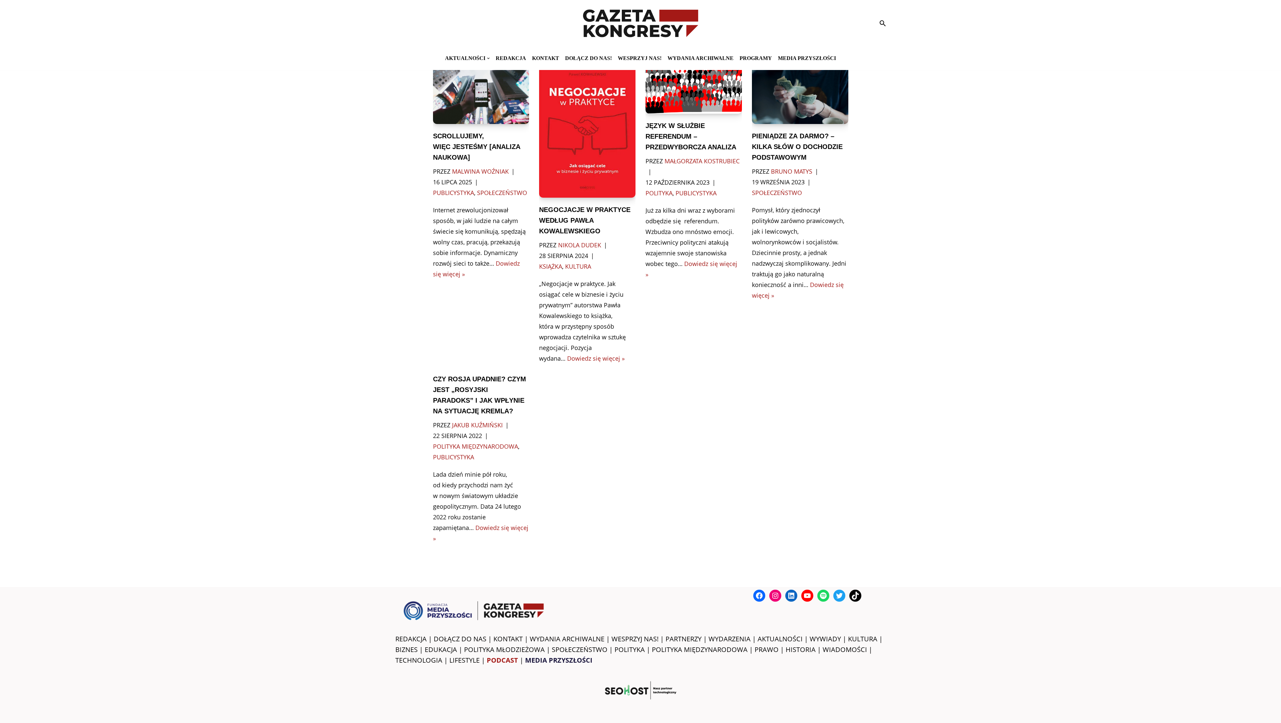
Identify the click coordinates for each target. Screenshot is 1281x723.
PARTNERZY (684, 638)
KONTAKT (545, 58)
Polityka (659, 193)
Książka (550, 266)
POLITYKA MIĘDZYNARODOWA (700, 649)
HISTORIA (801, 649)
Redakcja (511, 58)
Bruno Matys (791, 171)
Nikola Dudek (579, 245)
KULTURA (862, 638)
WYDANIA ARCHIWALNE (567, 638)
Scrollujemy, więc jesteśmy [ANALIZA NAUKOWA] (476, 146)
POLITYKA (629, 649)
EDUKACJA (441, 649)
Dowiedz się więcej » (596, 358)
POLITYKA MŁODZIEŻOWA (504, 649)
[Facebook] (759, 596)
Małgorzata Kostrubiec (702, 161)
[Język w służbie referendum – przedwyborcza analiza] (694, 87)
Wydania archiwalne (701, 58)
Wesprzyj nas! (640, 58)
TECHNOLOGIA (418, 660)
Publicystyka (453, 193)
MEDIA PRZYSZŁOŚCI (807, 58)
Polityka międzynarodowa (475, 446)
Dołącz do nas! (588, 58)
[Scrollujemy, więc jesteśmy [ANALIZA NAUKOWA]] (481, 92)
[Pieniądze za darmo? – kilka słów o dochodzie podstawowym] (800, 92)
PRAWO (767, 649)
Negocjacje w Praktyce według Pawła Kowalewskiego (584, 220)
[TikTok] (855, 596)
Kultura (578, 266)
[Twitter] (839, 596)
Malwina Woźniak (480, 171)
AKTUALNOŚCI (780, 638)
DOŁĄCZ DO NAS (460, 638)
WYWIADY (825, 638)
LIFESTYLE (464, 660)
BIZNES (406, 649)
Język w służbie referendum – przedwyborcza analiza (691, 136)
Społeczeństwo (502, 193)
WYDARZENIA (730, 638)
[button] (488, 58)
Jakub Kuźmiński (477, 425)
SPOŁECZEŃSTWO (579, 649)
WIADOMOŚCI (845, 649)
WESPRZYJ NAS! (635, 638)
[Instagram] (775, 596)
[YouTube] (807, 596)
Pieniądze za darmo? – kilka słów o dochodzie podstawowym (797, 146)
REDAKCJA (411, 638)
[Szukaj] (883, 23)
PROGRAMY (756, 58)
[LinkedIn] (791, 596)
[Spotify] (823, 596)
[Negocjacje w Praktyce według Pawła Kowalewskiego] (587, 129)
